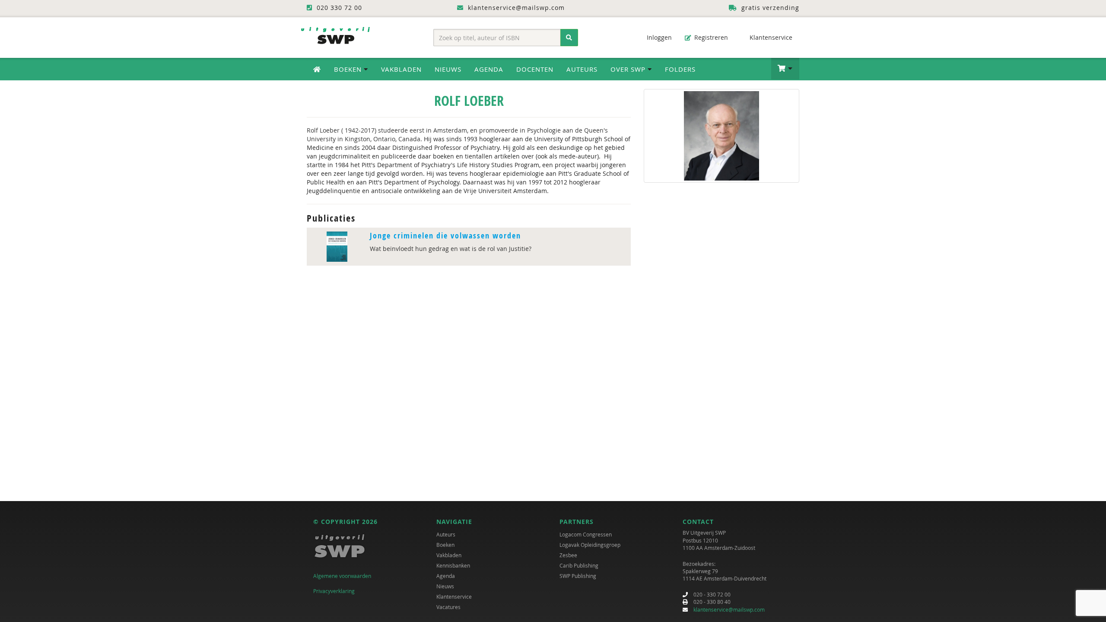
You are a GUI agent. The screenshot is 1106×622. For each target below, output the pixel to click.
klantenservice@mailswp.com (729, 609)
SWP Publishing (577, 575)
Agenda (488, 69)
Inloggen (658, 37)
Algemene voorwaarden (342, 575)
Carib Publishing (578, 565)
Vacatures (448, 606)
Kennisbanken (453, 565)
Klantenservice (770, 37)
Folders (680, 69)
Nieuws (448, 69)
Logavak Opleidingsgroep (589, 544)
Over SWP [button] (629, 69)
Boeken (445, 544)
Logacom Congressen (585, 534)
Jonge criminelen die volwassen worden (445, 235)
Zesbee (568, 555)
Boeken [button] (349, 69)
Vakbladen (401, 69)
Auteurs (581, 69)
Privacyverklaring (334, 590)
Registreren (710, 37)
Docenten (534, 69)
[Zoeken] (569, 37)
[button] (785, 68)
